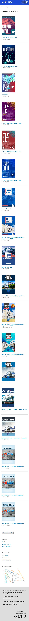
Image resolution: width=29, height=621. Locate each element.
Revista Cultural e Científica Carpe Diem (13, 296)
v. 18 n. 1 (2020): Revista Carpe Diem (11, 151)
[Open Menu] (2, 2)
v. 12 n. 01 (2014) (6, 383)
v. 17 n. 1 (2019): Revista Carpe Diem (11, 180)
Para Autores (5, 558)
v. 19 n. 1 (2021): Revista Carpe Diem (11, 123)
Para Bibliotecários (6, 560)
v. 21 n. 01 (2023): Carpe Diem (9, 66)
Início (3, 7)
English (4, 542)
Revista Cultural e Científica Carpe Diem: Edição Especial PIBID (13, 238)
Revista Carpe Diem (7, 208)
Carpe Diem (5, 94)
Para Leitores (5, 555)
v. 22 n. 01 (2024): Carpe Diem (9, 37)
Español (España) (6, 544)
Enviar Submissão (7, 532)
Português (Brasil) (6, 546)
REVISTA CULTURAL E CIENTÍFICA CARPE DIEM (14, 409)
